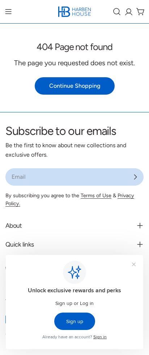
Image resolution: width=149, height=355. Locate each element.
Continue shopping (74, 85)
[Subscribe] (135, 177)
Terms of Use (96, 195)
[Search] (117, 11)
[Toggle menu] (8, 11)
